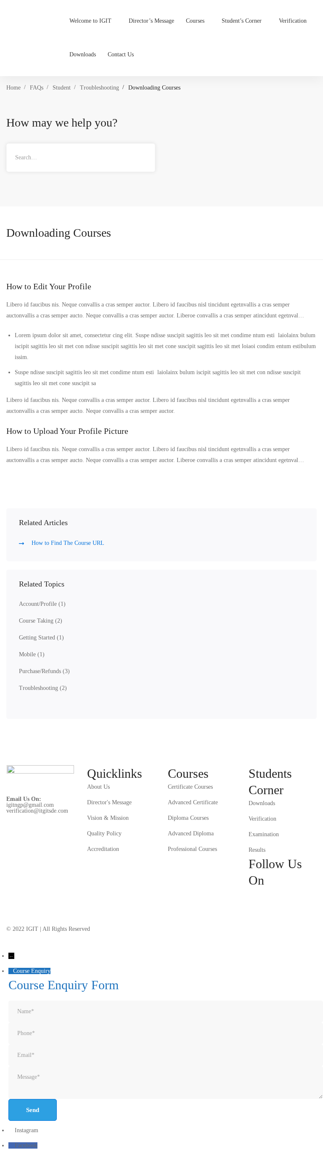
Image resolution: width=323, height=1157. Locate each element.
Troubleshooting (99, 88)
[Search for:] (80, 157)
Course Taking (40, 621)
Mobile (32, 654)
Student (62, 88)
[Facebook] (252, 894)
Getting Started (41, 637)
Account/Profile (42, 604)
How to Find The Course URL (68, 543)
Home (13, 88)
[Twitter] (252, 907)
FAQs (36, 88)
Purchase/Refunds (44, 671)
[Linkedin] (291, 894)
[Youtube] (311, 894)
